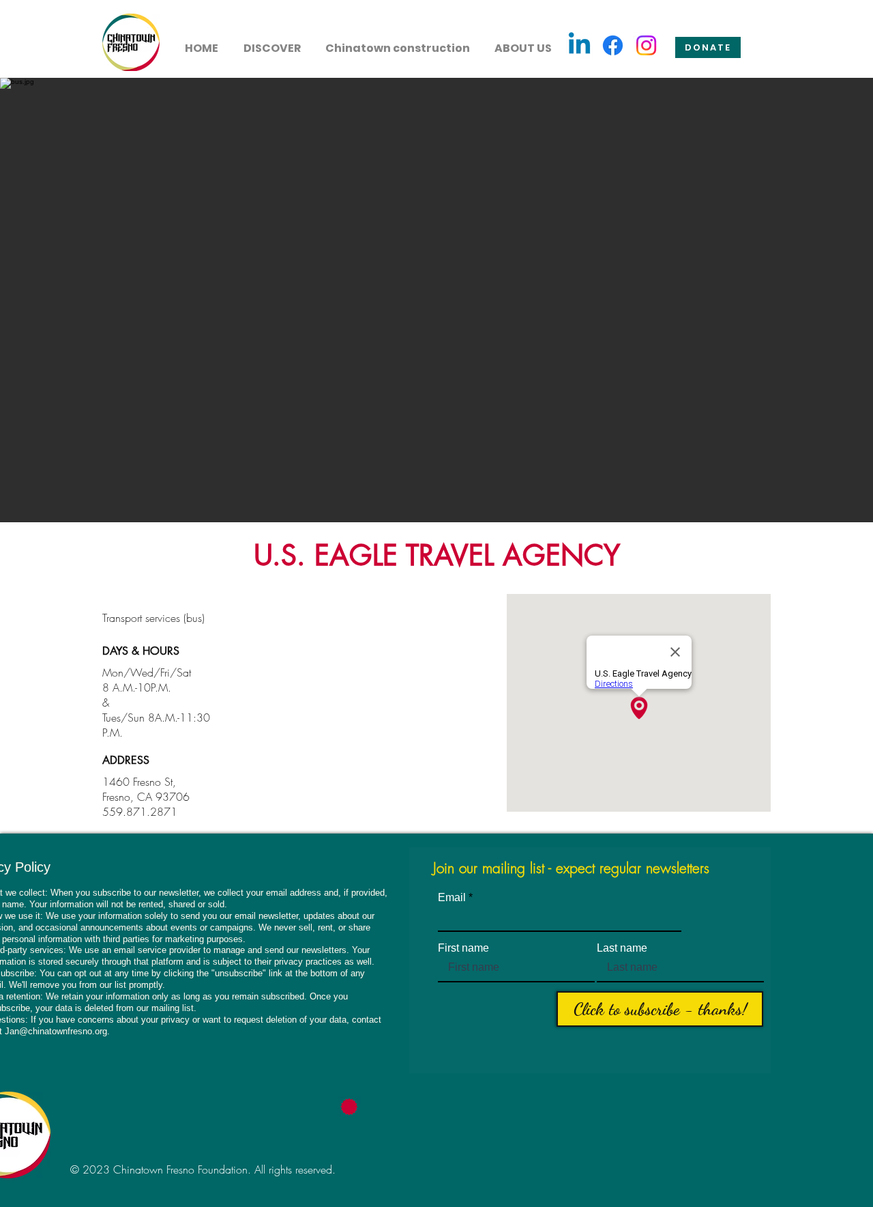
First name (463, 948)
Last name (622, 948)
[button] (272, 42)
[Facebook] (613, 45)
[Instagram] (646, 45)
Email (452, 897)
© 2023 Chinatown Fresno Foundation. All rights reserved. (203, 1169)
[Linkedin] (579, 45)
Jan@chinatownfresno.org (56, 1031)
